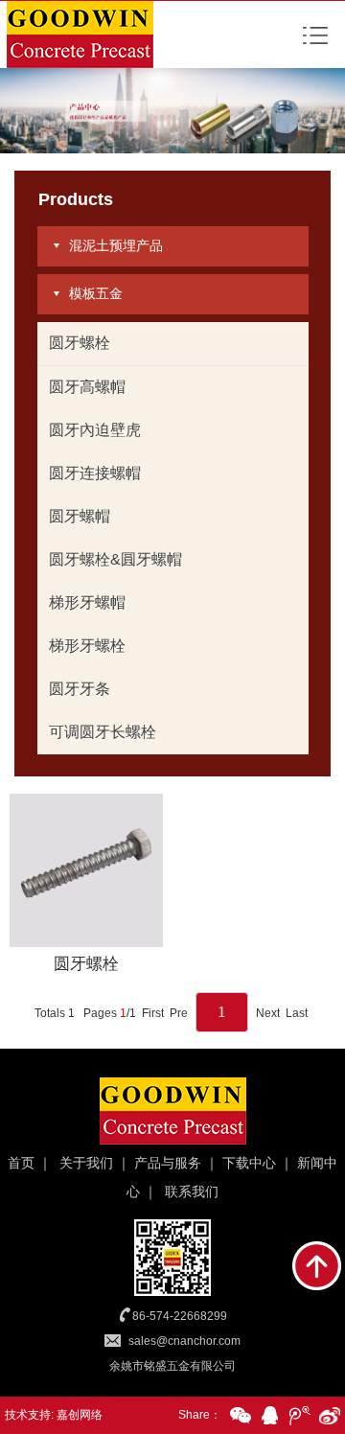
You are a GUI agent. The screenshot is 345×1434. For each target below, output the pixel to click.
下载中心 (249, 1162)
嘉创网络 (80, 1415)
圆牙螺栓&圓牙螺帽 (115, 559)
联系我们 (191, 1191)
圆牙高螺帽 (87, 387)
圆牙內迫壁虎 (95, 430)
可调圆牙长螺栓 (102, 732)
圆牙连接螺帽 (95, 473)
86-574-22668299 (179, 1316)
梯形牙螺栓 (87, 645)
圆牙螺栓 (79, 343)
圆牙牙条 (79, 689)
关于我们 (86, 1162)
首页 (21, 1162)
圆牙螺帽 (79, 516)
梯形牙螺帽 (87, 602)
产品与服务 (167, 1162)
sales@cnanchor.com (184, 1341)
